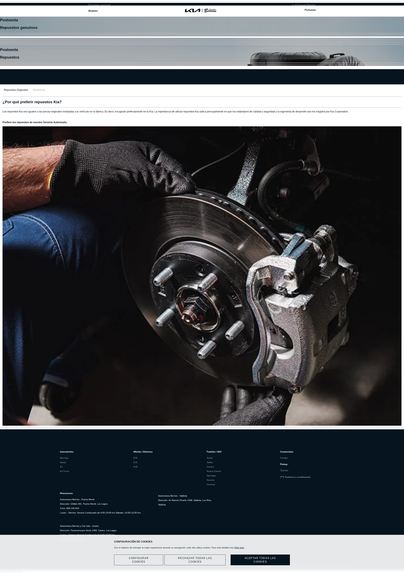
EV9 (135, 466)
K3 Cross (64, 471)
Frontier (284, 458)
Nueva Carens (214, 471)
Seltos (210, 462)
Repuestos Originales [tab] (16, 90)
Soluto (63, 462)
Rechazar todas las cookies (195, 560)
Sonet (210, 458)
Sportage (211, 475)
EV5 (135, 458)
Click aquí (239, 547)
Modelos (93, 10)
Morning (64, 458)
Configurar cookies (139, 560)
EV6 (135, 462)
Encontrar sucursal (99, 5)
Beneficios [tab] (39, 90)
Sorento (211, 480)
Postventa (310, 10)
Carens (210, 466)
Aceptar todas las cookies (260, 560)
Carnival (211, 484)
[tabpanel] (202, 261)
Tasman (284, 470)
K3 (61, 466)
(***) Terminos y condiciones (295, 477)
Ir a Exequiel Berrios (304, 5)
